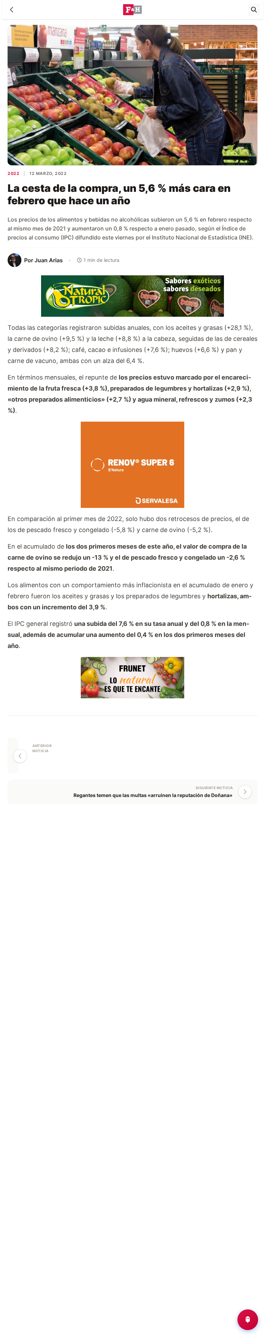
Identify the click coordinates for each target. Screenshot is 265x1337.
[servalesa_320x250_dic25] (132, 464)
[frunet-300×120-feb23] (132, 677)
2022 (13, 173)
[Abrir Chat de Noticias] (247, 1319)
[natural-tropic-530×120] (132, 295)
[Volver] (12, 10)
